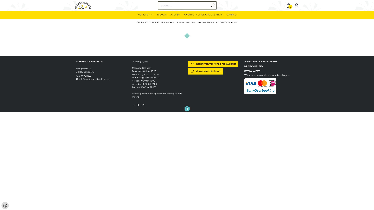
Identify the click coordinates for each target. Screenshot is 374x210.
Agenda (175, 14)
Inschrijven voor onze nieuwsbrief (215, 63)
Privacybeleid (253, 66)
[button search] (213, 5)
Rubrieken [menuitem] (144, 14)
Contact (231, 14)
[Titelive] (187, 108)
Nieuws (162, 14)
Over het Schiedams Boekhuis (203, 14)
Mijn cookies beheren (208, 71)
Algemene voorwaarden (260, 61)
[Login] (296, 5)
